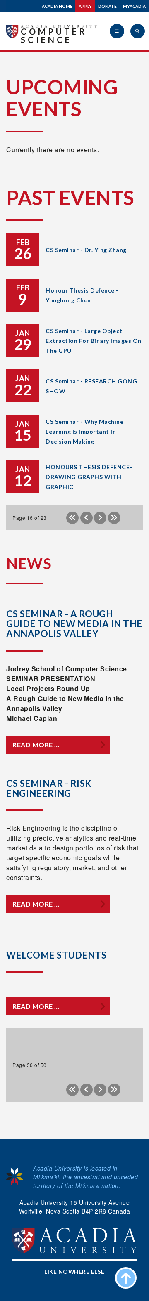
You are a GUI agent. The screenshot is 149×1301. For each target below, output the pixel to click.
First (72, 518)
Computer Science (54, 35)
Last (114, 518)
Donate (107, 6)
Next (100, 518)
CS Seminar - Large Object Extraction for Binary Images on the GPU (94, 340)
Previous (86, 518)
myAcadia (134, 6)
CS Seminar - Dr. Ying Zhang (86, 249)
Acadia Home (57, 6)
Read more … (36, 744)
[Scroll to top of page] (126, 1278)
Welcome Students (56, 955)
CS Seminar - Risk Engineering (49, 788)
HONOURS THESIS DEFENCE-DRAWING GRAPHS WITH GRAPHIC (89, 476)
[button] (117, 31)
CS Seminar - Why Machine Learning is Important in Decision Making (84, 431)
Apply (85, 6)
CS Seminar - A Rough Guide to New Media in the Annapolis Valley (74, 623)
